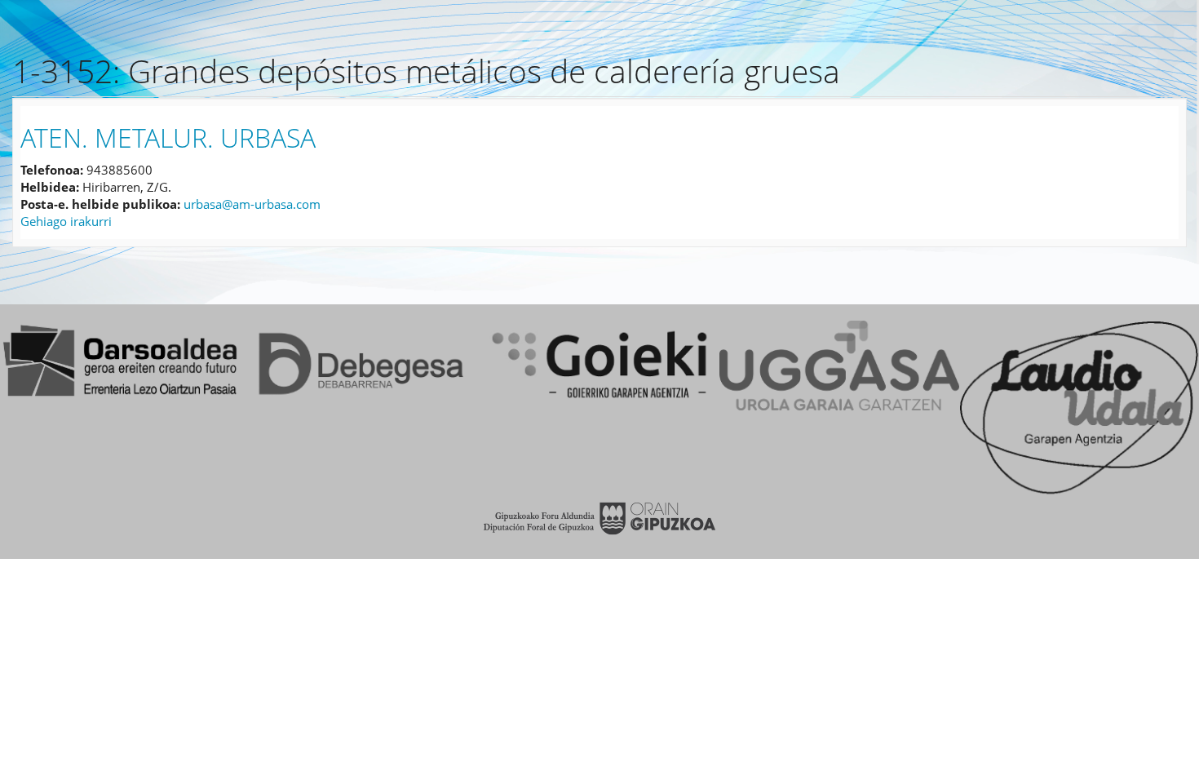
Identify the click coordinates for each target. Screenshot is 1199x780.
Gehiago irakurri (66, 221)
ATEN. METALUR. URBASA (168, 137)
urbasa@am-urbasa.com (252, 204)
